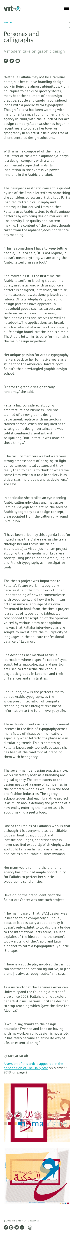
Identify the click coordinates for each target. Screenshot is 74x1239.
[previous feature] (69, 32)
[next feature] (69, 28)
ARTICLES (8, 22)
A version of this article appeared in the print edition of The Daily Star (33, 1065)
